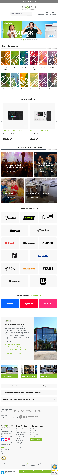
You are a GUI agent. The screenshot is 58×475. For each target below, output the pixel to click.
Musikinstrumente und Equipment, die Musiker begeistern (22, 392)
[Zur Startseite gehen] (29, 8)
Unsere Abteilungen (28, 376)
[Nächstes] (55, 31)
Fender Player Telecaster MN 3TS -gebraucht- (42, 133)
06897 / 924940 (5, 447)
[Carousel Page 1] (21, 39)
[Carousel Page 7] (32, 39)
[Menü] (3, 13)
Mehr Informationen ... (6, 473)
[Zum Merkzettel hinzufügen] (25, 126)
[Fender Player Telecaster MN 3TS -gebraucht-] (42, 115)
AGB (17, 446)
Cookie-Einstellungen (36, 437)
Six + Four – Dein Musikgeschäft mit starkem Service (19, 399)
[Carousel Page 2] (23, 39)
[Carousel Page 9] (36, 39)
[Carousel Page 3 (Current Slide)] (25, 39)
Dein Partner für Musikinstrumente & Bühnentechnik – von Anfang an (25, 386)
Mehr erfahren (11, 171)
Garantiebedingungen (22, 429)
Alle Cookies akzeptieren (50, 472)
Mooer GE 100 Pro (8, 133)
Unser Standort (7, 376)
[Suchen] (29, 14)
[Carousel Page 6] (30, 39)
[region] (29, 31)
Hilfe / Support (34, 433)
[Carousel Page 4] (27, 39)
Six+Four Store (34, 431)
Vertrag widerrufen (36, 439)
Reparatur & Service (35, 435)
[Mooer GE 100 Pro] (15, 115)
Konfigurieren (38, 472)
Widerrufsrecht (20, 434)
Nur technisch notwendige (26, 472)
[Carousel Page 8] (34, 39)
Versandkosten (31, 464)
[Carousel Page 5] (29, 39)
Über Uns (33, 429)
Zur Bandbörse (43, 170)
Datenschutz (19, 448)
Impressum (19, 450)
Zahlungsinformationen (22, 436)
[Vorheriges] (2, 31)
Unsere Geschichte (47, 376)
